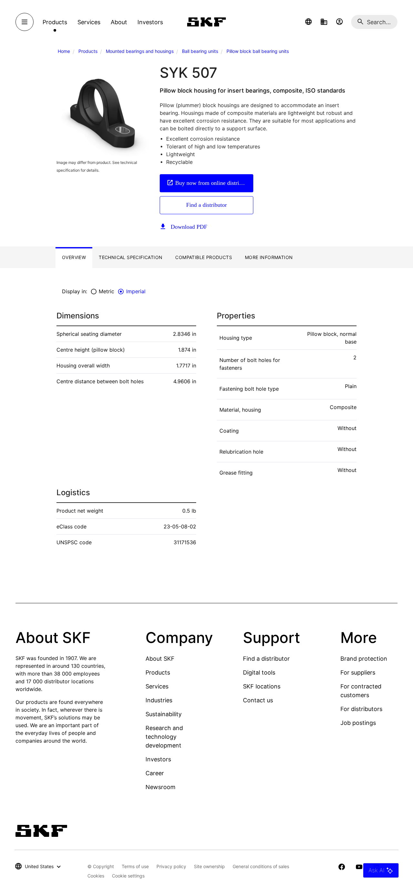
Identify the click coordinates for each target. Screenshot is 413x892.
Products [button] (55, 22)
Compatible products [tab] (203, 257)
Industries (159, 700)
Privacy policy (171, 866)
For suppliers (357, 672)
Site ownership (209, 866)
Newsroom (161, 787)
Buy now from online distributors (214, 183)
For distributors (361, 709)
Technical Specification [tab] (130, 257)
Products (87, 51)
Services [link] (88, 22)
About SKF (160, 658)
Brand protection (363, 658)
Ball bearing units (200, 51)
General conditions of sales (261, 866)
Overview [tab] (74, 257)
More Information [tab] (269, 257)
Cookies (95, 875)
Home (64, 51)
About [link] (119, 22)
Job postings (358, 722)
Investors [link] (150, 22)
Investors (158, 759)
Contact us (258, 700)
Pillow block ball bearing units (258, 51)
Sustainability (164, 714)
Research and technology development (164, 737)
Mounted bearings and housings (140, 51)
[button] (308, 22)
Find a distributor (206, 205)
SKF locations (261, 686)
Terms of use (135, 866)
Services (157, 686)
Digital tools (259, 672)
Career (155, 773)
